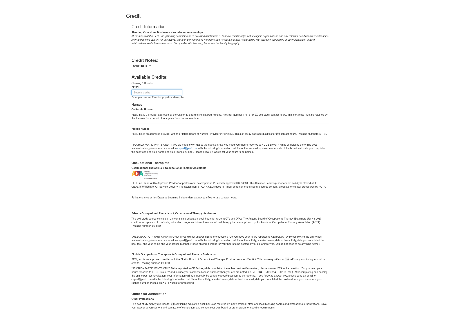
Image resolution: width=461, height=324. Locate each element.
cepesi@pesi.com (187, 148)
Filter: (136, 86)
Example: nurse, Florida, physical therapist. (158, 97)
